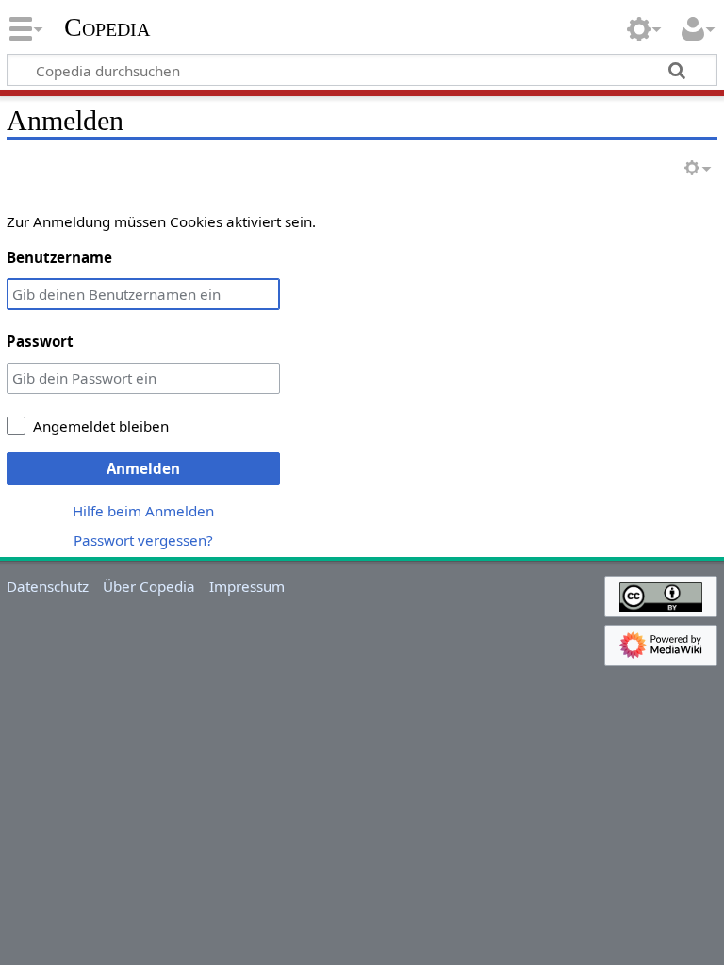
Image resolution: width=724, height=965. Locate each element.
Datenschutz (48, 586)
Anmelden (143, 468)
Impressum (247, 586)
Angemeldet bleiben (101, 426)
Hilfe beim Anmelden (143, 510)
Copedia (107, 27)
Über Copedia (149, 586)
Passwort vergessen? (143, 540)
